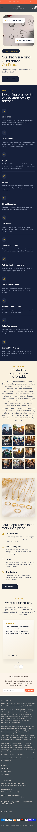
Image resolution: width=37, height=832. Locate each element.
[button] (18, 662)
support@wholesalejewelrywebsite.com (14, 798)
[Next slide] (21, 667)
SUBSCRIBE (29, 690)
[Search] (31, 8)
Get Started (10, 79)
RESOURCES (6, 812)
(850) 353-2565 (6, 804)
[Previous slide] (16, 667)
